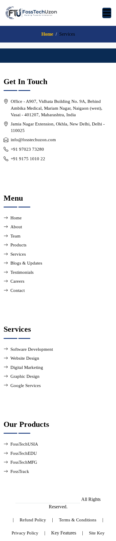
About (16, 226)
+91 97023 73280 (27, 149)
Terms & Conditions (77, 520)
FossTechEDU (23, 453)
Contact (17, 290)
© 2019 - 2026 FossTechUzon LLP (47, 499)
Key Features (63, 532)
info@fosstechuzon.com (33, 139)
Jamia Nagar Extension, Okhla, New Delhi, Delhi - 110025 (58, 127)
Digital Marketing (26, 367)
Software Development (31, 349)
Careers (17, 281)
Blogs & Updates (26, 263)
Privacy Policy (25, 533)
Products (18, 245)
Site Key (97, 533)
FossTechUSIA (24, 444)
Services (18, 254)
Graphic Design (25, 376)
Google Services (25, 385)
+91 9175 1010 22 (28, 158)
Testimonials (22, 272)
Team (15, 236)
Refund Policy (33, 520)
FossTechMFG (23, 462)
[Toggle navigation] (106, 13)
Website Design (24, 358)
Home (47, 34)
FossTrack (19, 471)
